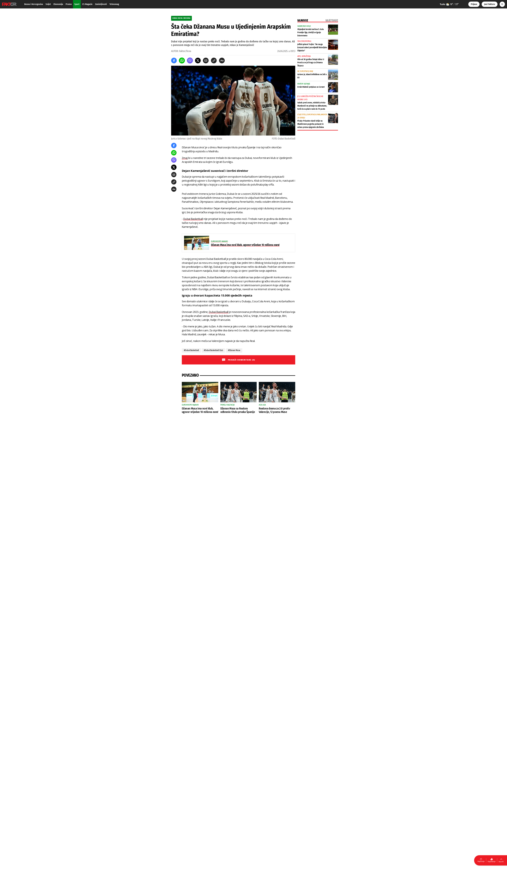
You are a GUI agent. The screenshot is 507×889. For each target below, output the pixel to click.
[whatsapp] (182, 60)
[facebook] (174, 60)
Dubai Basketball (193, 219)
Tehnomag (114, 4)
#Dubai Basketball (191, 350)
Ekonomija (58, 4)
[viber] (190, 60)
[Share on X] (198, 60)
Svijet (48, 4)
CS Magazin (87, 4)
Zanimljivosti (101, 4)
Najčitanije (492, 861)
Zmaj (184, 158)
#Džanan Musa (234, 350)
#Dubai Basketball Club (213, 350)
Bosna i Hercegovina (33, 4)
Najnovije (481, 861)
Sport (76, 4)
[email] (206, 60)
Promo (69, 4)
